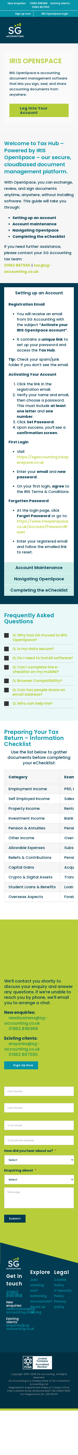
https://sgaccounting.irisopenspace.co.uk (43, 459)
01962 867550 (41, 7)
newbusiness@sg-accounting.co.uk (25, 1020)
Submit (15, 1219)
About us (37, 1306)
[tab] (39, 293)
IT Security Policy (63, 1293)
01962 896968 (38, 3)
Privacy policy (60, 1304)
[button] (39, 637)
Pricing (35, 1312)
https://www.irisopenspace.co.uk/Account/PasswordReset (43, 527)
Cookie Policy (60, 1282)
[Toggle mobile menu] (70, 29)
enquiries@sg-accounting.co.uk (22, 1046)
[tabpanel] (39, 430)
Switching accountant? (39, 1299)
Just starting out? (37, 1285)
